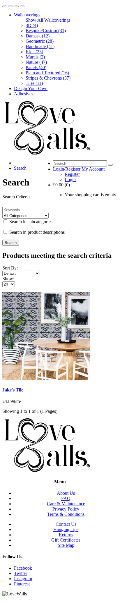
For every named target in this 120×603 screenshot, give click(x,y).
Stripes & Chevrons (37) (48, 77)
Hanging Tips (65, 529)
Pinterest (22, 583)
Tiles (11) (34, 83)
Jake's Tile (12, 389)
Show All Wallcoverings (48, 20)
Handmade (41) (40, 46)
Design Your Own (30, 88)
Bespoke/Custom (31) (46, 30)
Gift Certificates (65, 539)
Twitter (20, 573)
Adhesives (23, 93)
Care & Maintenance (66, 503)
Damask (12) (38, 35)
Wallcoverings (27, 14)
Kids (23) (34, 51)
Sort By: (10, 267)
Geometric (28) (40, 41)
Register (72, 174)
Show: (8, 278)
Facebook (23, 568)
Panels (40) (36, 67)
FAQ (65, 498)
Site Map (66, 545)
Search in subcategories (30, 221)
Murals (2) (35, 56)
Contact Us (66, 524)
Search (20, 168)
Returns (66, 534)
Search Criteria (16, 196)
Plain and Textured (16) (47, 72)
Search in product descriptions (36, 232)
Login (70, 179)
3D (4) (32, 25)
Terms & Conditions (65, 514)
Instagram (23, 578)
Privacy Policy (65, 508)
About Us (66, 493)
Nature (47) (36, 62)
